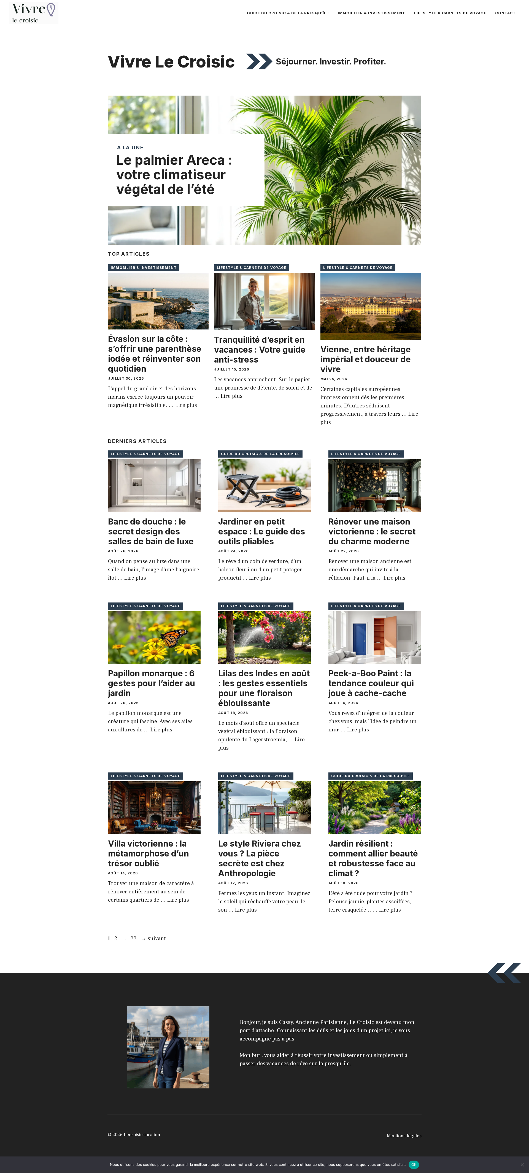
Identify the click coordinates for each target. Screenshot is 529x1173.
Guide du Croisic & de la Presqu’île (288, 13)
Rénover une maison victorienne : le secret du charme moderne (371, 531)
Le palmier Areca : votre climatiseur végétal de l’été (174, 174)
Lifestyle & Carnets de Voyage (450, 13)
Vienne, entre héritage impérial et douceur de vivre (365, 359)
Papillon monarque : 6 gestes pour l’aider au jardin (151, 683)
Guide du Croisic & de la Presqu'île (260, 454)
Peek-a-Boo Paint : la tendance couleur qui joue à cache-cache (371, 683)
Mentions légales (404, 1136)
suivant (153, 938)
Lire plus (186, 405)
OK (414, 1164)
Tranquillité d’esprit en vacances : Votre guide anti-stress (260, 349)
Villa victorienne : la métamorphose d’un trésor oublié (148, 853)
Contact (505, 13)
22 (134, 938)
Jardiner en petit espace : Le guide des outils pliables (261, 531)
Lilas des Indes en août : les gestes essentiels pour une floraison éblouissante (264, 688)
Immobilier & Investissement (371, 13)
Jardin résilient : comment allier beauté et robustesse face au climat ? (373, 858)
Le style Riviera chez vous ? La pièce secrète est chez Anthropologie (259, 858)
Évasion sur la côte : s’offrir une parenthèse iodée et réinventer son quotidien (154, 354)
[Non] (522, 1164)
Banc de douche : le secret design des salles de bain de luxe (151, 531)
